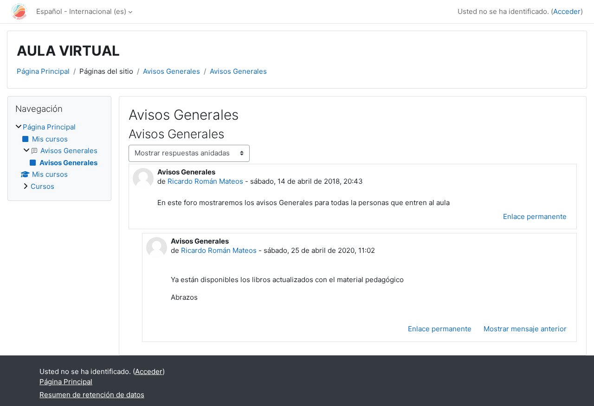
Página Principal (43, 71)
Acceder (567, 11)
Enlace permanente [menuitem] (535, 216)
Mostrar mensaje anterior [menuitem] (525, 328)
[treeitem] (59, 157)
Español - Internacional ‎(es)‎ (81, 11)
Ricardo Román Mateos (205, 181)
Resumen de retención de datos (91, 394)
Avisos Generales (171, 71)
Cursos (42, 186)
